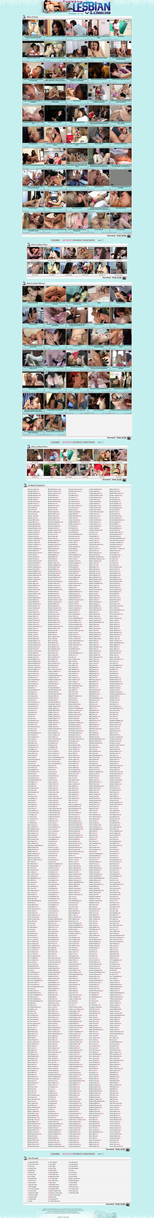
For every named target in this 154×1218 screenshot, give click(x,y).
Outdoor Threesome (94, 884)
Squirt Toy (112, 733)
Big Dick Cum (32, 997)
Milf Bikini (92, 671)
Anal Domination (32, 690)
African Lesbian (32, 512)
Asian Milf (31, 784)
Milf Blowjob (93, 673)
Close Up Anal (52, 751)
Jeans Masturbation (74, 900)
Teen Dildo (113, 843)
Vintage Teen (113, 1029)
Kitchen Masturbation (75, 927)
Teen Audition (114, 810)
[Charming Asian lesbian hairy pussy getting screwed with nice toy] (77, 323)
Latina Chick (72, 960)
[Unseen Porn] (121, 35)
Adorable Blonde (32, 493)
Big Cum (30, 988)
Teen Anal (112, 806)
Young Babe (113, 1111)
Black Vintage (32, 1103)
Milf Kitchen (92, 696)
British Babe (51, 550)
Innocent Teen (73, 815)
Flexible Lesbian (73, 524)
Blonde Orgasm (52, 499)
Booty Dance (52, 536)
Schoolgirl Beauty (115, 534)
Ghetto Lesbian (73, 585)
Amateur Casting (32, 530)
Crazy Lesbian (52, 831)
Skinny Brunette (114, 634)
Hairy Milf (72, 690)
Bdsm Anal (31, 892)
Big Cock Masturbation (34, 986)
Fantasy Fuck (52, 1085)
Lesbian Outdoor (73, 1103)
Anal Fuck (31, 700)
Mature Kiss (92, 612)
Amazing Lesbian (33, 651)
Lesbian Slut (72, 1140)
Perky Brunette (93, 917)
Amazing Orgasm (33, 655)
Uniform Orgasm (114, 995)
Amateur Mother (32, 585)
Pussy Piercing (93, 1050)
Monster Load (93, 774)
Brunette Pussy (52, 614)
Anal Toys (30, 729)
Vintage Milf (113, 1019)
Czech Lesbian (52, 903)
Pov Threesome (93, 1005)
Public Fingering (93, 1027)
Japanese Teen (73, 892)
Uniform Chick (114, 988)
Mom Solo (92, 761)
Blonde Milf (51, 495)
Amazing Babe (32, 638)
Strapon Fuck (113, 749)
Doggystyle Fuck (53, 962)
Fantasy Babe (52, 1083)
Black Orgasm (32, 1079)
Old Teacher (92, 841)
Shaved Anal (113, 569)
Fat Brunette (51, 1095)
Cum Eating (51, 841)
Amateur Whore (32, 630)
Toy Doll (112, 970)
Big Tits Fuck (31, 1021)
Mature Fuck (92, 600)
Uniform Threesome (115, 997)
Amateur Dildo (32, 550)
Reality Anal (92, 1076)
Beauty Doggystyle (33, 909)
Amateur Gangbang (33, 567)
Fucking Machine (73, 555)
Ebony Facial (51, 1023)
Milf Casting (92, 675)
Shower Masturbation (116, 610)
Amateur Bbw (32, 522)
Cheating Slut (52, 700)
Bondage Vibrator (53, 532)
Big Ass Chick (32, 950)
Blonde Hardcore (53, 489)
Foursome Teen (73, 538)
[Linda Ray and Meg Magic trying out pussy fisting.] (33, 344)
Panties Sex (92, 894)
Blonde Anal (31, 1109)
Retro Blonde (93, 1122)
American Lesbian (33, 667)
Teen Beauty (113, 817)
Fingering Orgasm (74, 489)
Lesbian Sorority (73, 1144)
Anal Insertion (32, 704)
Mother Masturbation (95, 786)
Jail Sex (71, 855)
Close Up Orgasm (53, 759)
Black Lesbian (32, 1068)
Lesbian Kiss (72, 1070)
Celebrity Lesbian (53, 679)
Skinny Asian (113, 622)
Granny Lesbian (73, 638)
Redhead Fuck (93, 1097)
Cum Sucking (52, 860)
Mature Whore (93, 661)
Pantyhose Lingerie (94, 900)
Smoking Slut (113, 698)
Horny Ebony (72, 755)
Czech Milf (51, 907)
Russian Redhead (114, 528)
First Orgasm (72, 499)
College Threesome (53, 798)
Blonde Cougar (32, 1132)
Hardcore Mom (73, 712)
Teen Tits (112, 927)
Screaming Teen (114, 546)
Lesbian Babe (72, 1011)
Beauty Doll (31, 911)
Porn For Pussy (74, 1187)
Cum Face (51, 843)
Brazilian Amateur (53, 540)
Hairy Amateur (73, 659)
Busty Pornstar (52, 663)
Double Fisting (52, 974)
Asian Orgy (31, 790)
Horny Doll (72, 753)
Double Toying (52, 978)
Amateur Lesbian (32, 579)
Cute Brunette (52, 876)
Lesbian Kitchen (73, 1072)
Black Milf (31, 1072)
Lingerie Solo (93, 540)
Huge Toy (71, 802)
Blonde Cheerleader (33, 1128)
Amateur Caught (32, 532)
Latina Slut (72, 986)
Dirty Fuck (51, 943)
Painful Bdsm (93, 886)
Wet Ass (112, 1036)
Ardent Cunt (85, 260)
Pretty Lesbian (93, 1019)
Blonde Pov (51, 503)
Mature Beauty (93, 569)
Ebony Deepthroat (53, 1021)
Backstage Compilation (34, 845)
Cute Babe (51, 872)
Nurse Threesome (94, 817)
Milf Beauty (92, 669)
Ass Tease (30, 821)
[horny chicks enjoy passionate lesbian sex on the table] (33, 78)
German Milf (72, 579)
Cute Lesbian (52, 884)
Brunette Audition (53, 565)
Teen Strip (112, 919)
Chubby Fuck (52, 712)
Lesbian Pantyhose (74, 1105)
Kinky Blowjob (73, 911)
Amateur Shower (32, 606)
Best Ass (30, 925)
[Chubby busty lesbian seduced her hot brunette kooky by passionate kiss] (99, 164)
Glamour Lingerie (74, 608)
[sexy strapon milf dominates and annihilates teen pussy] (99, 99)
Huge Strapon (72, 798)
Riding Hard (113, 489)
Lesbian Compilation (74, 1031)
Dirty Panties (51, 952)
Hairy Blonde (72, 669)
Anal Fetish (31, 694)
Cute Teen (51, 890)
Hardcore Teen (73, 720)
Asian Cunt (31, 757)
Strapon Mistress (114, 751)
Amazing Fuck (32, 649)
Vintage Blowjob (114, 1009)
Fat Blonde (51, 1093)
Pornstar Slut (92, 984)
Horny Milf (72, 763)
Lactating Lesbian (74, 933)
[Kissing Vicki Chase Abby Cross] (77, 409)
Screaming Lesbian (115, 542)
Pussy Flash (92, 1040)
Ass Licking (31, 819)
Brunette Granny (52, 598)
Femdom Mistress (53, 1126)
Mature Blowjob (93, 577)
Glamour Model (73, 610)
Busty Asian (51, 641)
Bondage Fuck (52, 528)
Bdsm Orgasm (32, 896)
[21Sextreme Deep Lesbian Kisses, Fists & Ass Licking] (121, 121)
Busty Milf (51, 659)
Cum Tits (50, 862)
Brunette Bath (52, 569)
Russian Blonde (114, 503)
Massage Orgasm (94, 553)
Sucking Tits (113, 786)
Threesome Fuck (114, 939)
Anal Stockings (32, 720)
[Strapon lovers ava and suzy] (121, 387)
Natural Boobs (93, 798)
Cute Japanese (52, 880)
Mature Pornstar (93, 632)
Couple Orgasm (52, 817)
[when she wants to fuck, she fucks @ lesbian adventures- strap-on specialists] (55, 78)
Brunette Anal (52, 563)
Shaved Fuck (113, 585)
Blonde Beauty (32, 1117)
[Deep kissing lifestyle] (121, 207)
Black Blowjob (32, 1056)
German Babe (72, 567)
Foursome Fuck (73, 536)
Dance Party (51, 915)
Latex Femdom (73, 939)
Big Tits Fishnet (32, 1019)
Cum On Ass (51, 847)
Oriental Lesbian (93, 862)
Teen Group (113, 872)
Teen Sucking (113, 921)
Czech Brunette (52, 898)
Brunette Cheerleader (54, 581)
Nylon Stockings (93, 827)
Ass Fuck (30, 817)
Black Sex (30, 1089)
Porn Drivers (102, 275)
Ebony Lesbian (52, 1031)
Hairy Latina (72, 681)
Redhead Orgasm (94, 1105)
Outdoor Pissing (93, 882)
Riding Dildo (92, 1146)
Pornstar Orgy (93, 976)
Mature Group (93, 604)
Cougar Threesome (53, 808)
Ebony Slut (51, 1046)
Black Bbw (31, 1052)
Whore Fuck (113, 1058)
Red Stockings (93, 1083)
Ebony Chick (52, 1019)
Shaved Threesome (115, 606)
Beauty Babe (31, 905)
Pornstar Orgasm (93, 974)
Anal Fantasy (31, 692)
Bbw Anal (30, 862)
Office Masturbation (94, 829)
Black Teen (31, 1097)
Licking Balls (93, 536)
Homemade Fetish (74, 726)
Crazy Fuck (51, 829)
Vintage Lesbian (114, 1013)
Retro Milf (92, 1134)
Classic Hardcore (53, 733)
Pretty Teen (92, 1023)
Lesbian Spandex (73, 1146)
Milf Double (92, 681)
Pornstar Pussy (93, 982)
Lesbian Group (73, 1060)
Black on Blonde (32, 1107)
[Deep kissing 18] (99, 228)
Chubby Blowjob (53, 710)
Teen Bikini (113, 821)
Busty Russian (52, 665)
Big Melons (31, 1005)
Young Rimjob (114, 1136)
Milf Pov (91, 708)
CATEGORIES (55, 240)
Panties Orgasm (93, 892)
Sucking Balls (113, 769)
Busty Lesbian (52, 657)
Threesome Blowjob (115, 935)
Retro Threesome (94, 1140)
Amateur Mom (32, 583)
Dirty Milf (51, 948)
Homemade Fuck (73, 729)
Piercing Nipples (93, 941)
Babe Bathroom (32, 829)
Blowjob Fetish (52, 524)
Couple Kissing (52, 815)
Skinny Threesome (115, 659)
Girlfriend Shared (73, 598)
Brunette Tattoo (52, 622)
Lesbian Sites (74, 1162)
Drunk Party (51, 995)
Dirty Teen (51, 956)
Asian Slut (30, 800)
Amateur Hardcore (33, 573)
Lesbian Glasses (73, 1058)
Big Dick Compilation (34, 995)
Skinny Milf (113, 647)
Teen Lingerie (113, 882)
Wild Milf (112, 1089)
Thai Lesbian (113, 933)
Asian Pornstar (32, 792)
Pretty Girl (92, 1017)
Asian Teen (31, 806)
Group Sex (72, 655)
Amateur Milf (31, 581)
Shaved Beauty (114, 575)
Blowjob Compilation (54, 522)
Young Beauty (114, 1113)
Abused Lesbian (32, 489)
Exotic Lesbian (52, 1066)
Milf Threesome (93, 729)
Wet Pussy (112, 1048)
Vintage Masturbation (116, 1015)
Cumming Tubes (54, 1189)
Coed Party (51, 778)
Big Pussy (30, 1013)
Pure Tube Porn (54, 1174)
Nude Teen (92, 810)
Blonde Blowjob (32, 1124)
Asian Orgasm (32, 788)
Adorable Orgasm (33, 501)
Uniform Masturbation (116, 993)
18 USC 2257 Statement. (71, 1213)
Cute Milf (50, 886)
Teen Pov (112, 900)
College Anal (52, 782)
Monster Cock (93, 769)
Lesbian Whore (93, 524)
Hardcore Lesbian (74, 710)
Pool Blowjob (93, 948)
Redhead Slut (93, 1109)
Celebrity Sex (52, 681)
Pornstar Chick (93, 966)
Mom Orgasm (93, 757)
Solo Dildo (113, 704)
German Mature (73, 577)
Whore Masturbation (115, 1060)
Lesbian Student (93, 501)
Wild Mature (113, 1087)
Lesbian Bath (72, 1013)
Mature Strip (92, 649)
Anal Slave (31, 718)
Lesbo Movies (74, 1166)
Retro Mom (92, 1136)
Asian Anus (31, 741)
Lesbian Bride (72, 1023)
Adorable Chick (32, 497)
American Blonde (33, 661)
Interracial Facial (73, 831)
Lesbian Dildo (73, 1036)
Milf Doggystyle (93, 679)
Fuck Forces (85, 275)
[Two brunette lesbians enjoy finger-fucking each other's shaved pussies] (33, 409)
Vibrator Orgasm (114, 999)
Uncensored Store (51, 462)
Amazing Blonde (32, 643)
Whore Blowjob (114, 1056)
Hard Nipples (72, 702)
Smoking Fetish (114, 688)
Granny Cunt (72, 632)
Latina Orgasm (73, 980)
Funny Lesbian (73, 557)
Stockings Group (114, 741)
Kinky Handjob (73, 913)
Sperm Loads (113, 726)
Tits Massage (113, 964)
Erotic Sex (51, 1062)
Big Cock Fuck (32, 984)
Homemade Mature (74, 733)
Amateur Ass (31, 518)
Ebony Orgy (51, 1044)
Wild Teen (112, 1101)
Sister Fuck (113, 616)
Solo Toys (112, 718)
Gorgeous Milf (73, 628)
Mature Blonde (93, 575)
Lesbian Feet (72, 1046)
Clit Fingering (52, 741)
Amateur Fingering (33, 561)
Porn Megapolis (74, 1180)
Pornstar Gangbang (94, 970)
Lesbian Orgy (72, 1101)
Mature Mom (92, 624)
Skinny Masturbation (115, 643)
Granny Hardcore (73, 636)
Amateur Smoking (33, 608)
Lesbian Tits (92, 514)
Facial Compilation (53, 1076)
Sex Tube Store (54, 1180)
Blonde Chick (31, 1130)
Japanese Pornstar (74, 890)
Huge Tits (71, 800)
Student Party (113, 761)
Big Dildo (30, 1003)
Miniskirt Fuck (93, 737)
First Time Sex (73, 507)
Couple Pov (51, 819)
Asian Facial (31, 761)
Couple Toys (51, 821)
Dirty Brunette (52, 939)
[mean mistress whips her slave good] (77, 185)
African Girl (31, 510)
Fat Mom (50, 1107)
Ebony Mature (52, 1036)
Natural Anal (92, 796)
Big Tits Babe (31, 1015)
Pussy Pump (92, 1052)
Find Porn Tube (74, 1193)
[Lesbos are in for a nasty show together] (55, 35)
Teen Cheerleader (114, 827)
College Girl (51, 786)
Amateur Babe (32, 520)
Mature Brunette (93, 579)
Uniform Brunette (114, 986)
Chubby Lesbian (52, 716)
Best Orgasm (31, 935)
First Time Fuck (73, 503)
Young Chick (113, 1124)
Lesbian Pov (72, 1115)
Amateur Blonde (32, 524)
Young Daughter (114, 1128)
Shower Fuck (113, 608)
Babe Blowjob (32, 831)
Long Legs (92, 546)
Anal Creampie (32, 684)
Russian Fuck (113, 514)
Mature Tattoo (93, 653)
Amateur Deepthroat (33, 548)
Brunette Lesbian (53, 602)
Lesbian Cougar (73, 1034)
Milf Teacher (92, 726)
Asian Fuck (31, 767)
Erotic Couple (52, 1058)
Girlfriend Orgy (73, 593)
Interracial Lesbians (74, 837)
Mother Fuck (92, 784)
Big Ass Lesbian (32, 956)
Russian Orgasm (114, 526)
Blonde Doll (31, 1136)
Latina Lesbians (73, 972)
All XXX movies (52, 260)
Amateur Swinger (33, 620)
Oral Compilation (94, 843)
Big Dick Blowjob (33, 993)
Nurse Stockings (93, 815)
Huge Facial (72, 790)
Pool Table (92, 956)
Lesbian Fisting (73, 1052)
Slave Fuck (113, 661)
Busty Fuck (51, 653)
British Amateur (52, 548)
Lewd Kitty (73, 1172)
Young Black (113, 1115)
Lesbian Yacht (93, 528)
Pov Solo (91, 1003)
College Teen (52, 796)
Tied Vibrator (113, 943)
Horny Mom (72, 765)
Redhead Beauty (93, 1089)
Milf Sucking (92, 724)
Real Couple (92, 1068)
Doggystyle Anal (53, 960)
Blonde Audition (32, 1111)
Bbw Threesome (32, 890)
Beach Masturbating (33, 900)
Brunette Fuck (52, 595)
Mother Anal (92, 780)
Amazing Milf (31, 653)
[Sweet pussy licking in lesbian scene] (99, 387)
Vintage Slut (113, 1027)
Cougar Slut (51, 806)
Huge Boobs (72, 780)
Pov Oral (91, 999)
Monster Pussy (93, 776)
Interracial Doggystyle (75, 829)
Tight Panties (113, 954)
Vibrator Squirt (114, 1001)
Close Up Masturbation (54, 757)
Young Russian (114, 1138)
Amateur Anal (32, 516)
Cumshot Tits (52, 868)
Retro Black (92, 1119)
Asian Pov (30, 794)
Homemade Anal (73, 724)
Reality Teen (92, 1081)
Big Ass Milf (31, 958)
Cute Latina (51, 882)
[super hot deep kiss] (77, 207)
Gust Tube (102, 477)
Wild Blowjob (113, 1081)
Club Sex (50, 769)
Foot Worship (72, 530)
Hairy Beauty (72, 667)
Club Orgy (51, 765)
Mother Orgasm (93, 788)
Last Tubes (52, 275)
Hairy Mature (72, 688)
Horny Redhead (73, 772)
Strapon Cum (113, 747)
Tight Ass (112, 950)
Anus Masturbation (33, 733)
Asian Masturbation (33, 780)
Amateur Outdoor (33, 593)
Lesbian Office (73, 1095)
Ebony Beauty (52, 1013)
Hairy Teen (72, 694)
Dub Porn (118, 260)
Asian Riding (31, 798)
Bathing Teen (31, 851)
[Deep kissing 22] (121, 228)
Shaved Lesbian (114, 589)
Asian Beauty (31, 745)
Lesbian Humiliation (74, 1066)
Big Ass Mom (31, 960)
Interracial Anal (73, 817)
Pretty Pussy (92, 1021)
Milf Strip (91, 722)
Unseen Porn (68, 462)
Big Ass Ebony (32, 952)
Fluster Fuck (35, 275)
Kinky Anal (72, 909)
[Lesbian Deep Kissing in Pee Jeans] (121, 78)
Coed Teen (51, 780)
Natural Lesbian (93, 800)
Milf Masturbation (94, 698)
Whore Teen (113, 1066)
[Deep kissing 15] (77, 344)
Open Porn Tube (35, 260)
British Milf (51, 557)
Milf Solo (91, 714)
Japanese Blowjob (74, 868)
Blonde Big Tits (32, 1119)
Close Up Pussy (52, 761)
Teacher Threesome (115, 804)
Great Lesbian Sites (55, 1195)
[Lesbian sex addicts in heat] (33, 56)
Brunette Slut (51, 616)
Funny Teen (72, 559)
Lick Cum (92, 534)
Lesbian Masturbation (75, 1081)
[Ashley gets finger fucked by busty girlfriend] (121, 366)
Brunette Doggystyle (54, 589)
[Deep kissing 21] (121, 323)
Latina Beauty (72, 956)
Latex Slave (72, 948)
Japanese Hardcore (74, 874)
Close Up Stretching (53, 763)
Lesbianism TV (54, 1199)
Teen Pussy (113, 903)
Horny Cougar (73, 751)
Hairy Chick (72, 673)
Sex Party (112, 559)
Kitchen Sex (72, 929)
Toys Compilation (115, 976)
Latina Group (72, 968)
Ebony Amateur (52, 1005)
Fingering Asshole (53, 1144)
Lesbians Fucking (94, 530)
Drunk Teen (51, 999)
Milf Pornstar (92, 706)
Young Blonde (114, 1117)
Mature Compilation (94, 583)
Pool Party (92, 952)
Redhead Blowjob (94, 1091)
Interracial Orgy (73, 845)
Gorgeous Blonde (74, 622)
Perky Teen (92, 921)
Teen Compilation (115, 831)
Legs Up (71, 1005)
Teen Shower (113, 907)
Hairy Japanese (73, 679)
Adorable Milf (32, 499)
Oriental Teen (93, 864)
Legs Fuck (72, 1003)
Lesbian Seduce (73, 1130)
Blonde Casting (32, 1126)
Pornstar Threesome (94, 991)
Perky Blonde (93, 915)
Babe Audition (32, 827)
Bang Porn (102, 260)
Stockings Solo (114, 743)
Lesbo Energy (74, 1164)
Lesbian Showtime (55, 1201)
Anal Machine (32, 706)
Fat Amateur (51, 1087)
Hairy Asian (72, 663)
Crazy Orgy (51, 833)
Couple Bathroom (53, 810)
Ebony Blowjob (52, 1015)
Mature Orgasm (93, 628)
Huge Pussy (72, 796)
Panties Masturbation (95, 890)
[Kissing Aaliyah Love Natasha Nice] (55, 430)
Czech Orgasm (52, 911)
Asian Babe (31, 743)
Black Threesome (32, 1099)
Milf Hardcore (93, 694)
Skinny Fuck (113, 636)
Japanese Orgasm (73, 888)
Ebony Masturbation (54, 1034)
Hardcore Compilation (75, 708)
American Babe (32, 659)
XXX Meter (73, 1182)
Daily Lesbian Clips (55, 1191)
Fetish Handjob (52, 1138)
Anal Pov (30, 716)
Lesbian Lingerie (73, 1074)
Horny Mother (73, 767)
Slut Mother (113, 673)
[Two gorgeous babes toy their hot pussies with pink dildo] (55, 99)
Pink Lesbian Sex (75, 1178)
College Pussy (52, 792)
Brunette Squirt (52, 620)
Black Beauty (31, 1054)
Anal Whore (31, 731)
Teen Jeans (113, 878)
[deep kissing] (77, 387)
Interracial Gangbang (74, 835)
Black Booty (31, 1058)
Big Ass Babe (31, 941)
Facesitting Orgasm (53, 1074)
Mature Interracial (94, 610)
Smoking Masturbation (116, 694)
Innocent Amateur (74, 804)
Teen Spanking (114, 913)
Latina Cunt (72, 962)
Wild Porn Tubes (85, 462)
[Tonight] (99, 301)
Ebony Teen (51, 1050)
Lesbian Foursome (74, 1056)
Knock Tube (53, 1170)
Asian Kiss (31, 774)
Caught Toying (52, 677)
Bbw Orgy (31, 884)
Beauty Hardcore (32, 915)
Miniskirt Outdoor (94, 741)
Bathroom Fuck (32, 855)
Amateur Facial (32, 559)
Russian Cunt (113, 512)
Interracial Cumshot (74, 825)
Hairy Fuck (72, 675)
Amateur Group (32, 569)
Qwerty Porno (118, 275)
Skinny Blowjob (114, 632)
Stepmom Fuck (114, 735)
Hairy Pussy (72, 692)
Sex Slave (112, 561)
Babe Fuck (31, 837)
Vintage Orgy (113, 1025)
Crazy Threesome (53, 837)
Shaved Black (113, 577)
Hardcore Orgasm (74, 714)
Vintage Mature (114, 1017)
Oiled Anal (92, 835)
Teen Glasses (113, 870)
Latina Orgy (72, 982)
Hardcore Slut (72, 718)
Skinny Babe (113, 624)
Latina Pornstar (73, 984)
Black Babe (31, 1050)
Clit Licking (51, 743)
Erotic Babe (51, 1056)
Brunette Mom (52, 606)
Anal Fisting (31, 696)
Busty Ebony (51, 651)
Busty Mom (51, 661)
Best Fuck (30, 931)
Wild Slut (112, 1099)
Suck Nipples (113, 767)
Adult (51, 477)
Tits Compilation (114, 960)
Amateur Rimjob (32, 602)
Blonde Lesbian (52, 491)
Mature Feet (92, 593)
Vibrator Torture (114, 1003)
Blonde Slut (51, 507)
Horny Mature (73, 761)
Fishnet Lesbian (73, 512)
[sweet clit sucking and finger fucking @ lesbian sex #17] (33, 366)
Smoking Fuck (114, 690)
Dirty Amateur (52, 931)
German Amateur (73, 563)
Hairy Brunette (73, 671)
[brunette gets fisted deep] (121, 142)
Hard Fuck (72, 700)
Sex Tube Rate (54, 1178)
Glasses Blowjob (73, 614)
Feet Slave (51, 1117)
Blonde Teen (51, 516)
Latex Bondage (73, 937)
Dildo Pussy (51, 927)
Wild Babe (113, 1072)
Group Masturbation (74, 653)
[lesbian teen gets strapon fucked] (55, 366)
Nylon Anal (92, 821)
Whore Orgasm (114, 1064)
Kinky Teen (72, 921)
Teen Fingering (114, 860)
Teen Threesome (114, 925)
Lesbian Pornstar (73, 1113)
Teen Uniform (113, 931)
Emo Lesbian (52, 1054)
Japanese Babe (73, 864)
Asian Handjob (32, 769)
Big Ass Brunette (32, 948)
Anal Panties (31, 712)
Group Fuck (72, 651)
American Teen (32, 675)
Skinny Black (113, 628)
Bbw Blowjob (31, 864)
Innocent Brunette (74, 808)
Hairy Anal (72, 661)
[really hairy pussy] (99, 185)
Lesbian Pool (72, 1111)
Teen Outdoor (113, 892)
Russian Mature (114, 522)
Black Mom (31, 1074)
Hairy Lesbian (73, 684)
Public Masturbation (94, 1029)
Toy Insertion (113, 972)
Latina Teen (72, 993)
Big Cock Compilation (34, 980)
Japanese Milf (72, 886)
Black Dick (31, 1064)
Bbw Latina (31, 872)
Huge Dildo (72, 786)
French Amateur (73, 540)
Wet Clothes (113, 1038)
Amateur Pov (31, 595)
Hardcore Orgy (73, 716)
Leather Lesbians (73, 999)
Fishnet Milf (72, 514)
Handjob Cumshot (74, 696)
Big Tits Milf (31, 1025)
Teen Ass (112, 808)
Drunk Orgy (51, 993)
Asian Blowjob (32, 751)
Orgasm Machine (94, 855)
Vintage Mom (113, 1021)
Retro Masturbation (94, 1132)
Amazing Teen (32, 657)
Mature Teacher (93, 655)
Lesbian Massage (73, 1079)
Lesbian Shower (73, 1134)
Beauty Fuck (31, 913)
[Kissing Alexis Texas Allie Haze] (55, 409)
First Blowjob (72, 495)
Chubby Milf (51, 720)
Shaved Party (113, 595)
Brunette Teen (52, 624)
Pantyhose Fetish (94, 896)
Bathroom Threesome (34, 860)
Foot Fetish (72, 528)
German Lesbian (73, 575)
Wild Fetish (113, 1083)
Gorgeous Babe (73, 620)
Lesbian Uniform (94, 520)
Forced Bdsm (72, 532)
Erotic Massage (52, 1060)
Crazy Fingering (52, 827)
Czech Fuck (51, 900)
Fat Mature (51, 1103)
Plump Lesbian (93, 945)
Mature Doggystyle (94, 589)
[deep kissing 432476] (99, 409)
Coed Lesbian (52, 776)
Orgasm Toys (93, 857)
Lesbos (72, 1170)
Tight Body (113, 952)
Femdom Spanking (53, 1130)
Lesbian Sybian (93, 503)
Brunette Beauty (52, 571)
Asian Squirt (31, 804)
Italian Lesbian (73, 853)
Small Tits (112, 675)
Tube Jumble (35, 462)
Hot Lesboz (53, 1197)
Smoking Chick (114, 686)
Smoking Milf (113, 696)
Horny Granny (73, 757)
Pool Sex (91, 954)
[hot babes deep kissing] (55, 387)
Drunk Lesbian (52, 988)
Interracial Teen (73, 849)
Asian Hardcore (32, 772)
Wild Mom (113, 1091)
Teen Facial (113, 851)
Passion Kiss (92, 911)
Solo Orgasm (113, 710)
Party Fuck (92, 905)
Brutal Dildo (51, 632)
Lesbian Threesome (94, 512)
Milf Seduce (92, 712)
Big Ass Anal (31, 937)
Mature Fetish (93, 595)
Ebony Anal (51, 1007)
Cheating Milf (52, 696)
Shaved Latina (114, 587)
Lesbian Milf (72, 1085)
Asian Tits (30, 808)
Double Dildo (52, 970)
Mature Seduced (93, 638)
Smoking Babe (114, 677)
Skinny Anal (113, 620)
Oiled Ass (92, 837)
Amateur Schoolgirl (33, 604)
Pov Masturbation (94, 997)
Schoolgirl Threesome (116, 540)
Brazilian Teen (52, 546)
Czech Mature (52, 905)
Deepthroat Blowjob (53, 919)
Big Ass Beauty (32, 943)
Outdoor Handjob (94, 876)
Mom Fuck (92, 753)
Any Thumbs (68, 477)
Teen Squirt (113, 915)
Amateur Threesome (33, 626)
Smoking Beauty (114, 679)
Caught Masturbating (54, 675)
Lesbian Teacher (93, 507)
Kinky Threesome (74, 923)
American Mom (32, 673)
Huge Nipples (72, 794)
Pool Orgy (92, 950)
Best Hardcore (32, 933)
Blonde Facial (31, 1138)
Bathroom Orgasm (33, 857)
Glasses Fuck (72, 616)
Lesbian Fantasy (73, 1044)
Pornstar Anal (93, 960)
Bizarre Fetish (31, 1040)
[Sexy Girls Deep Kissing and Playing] (77, 56)
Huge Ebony (72, 788)
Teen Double (113, 849)
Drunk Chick (51, 986)
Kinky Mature (72, 919)
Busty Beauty (52, 645)
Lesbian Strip (93, 499)
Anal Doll (30, 688)
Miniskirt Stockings (94, 743)
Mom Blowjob (93, 747)
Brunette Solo (52, 618)
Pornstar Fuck (93, 968)
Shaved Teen (113, 604)
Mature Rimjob (93, 636)
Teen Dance (113, 839)
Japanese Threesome (74, 894)
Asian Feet (31, 763)
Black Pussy (31, 1087)
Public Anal (92, 1025)
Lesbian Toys (93, 516)
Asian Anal (31, 739)
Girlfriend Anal (73, 589)
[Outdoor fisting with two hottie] (55, 185)
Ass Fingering (31, 812)
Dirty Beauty (51, 935)
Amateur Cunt (32, 546)
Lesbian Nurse (73, 1093)
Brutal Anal (51, 630)
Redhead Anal (93, 1085)
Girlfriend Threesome (75, 600)
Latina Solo (72, 988)
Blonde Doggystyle (33, 1134)
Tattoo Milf (113, 796)
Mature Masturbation (95, 622)
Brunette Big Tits (53, 573)
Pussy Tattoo (92, 1056)
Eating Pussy (51, 1003)
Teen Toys (112, 929)
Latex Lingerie (73, 943)
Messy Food (92, 663)
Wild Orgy (113, 1093)
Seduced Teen (113, 550)
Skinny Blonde (114, 630)
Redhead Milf (93, 1103)
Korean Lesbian (73, 931)
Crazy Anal (51, 823)
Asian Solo (31, 802)
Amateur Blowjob (33, 526)
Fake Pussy (51, 1081)
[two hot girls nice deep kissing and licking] (55, 228)
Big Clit (30, 970)
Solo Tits (112, 716)
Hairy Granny (72, 677)
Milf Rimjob (92, 710)
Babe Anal (31, 825)
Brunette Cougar (52, 585)
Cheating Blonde (53, 688)
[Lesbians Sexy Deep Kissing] (77, 121)
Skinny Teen (113, 657)
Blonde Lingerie (52, 493)
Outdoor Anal (93, 866)
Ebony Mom (51, 1040)
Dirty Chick (51, 941)
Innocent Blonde (73, 806)
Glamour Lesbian (73, 606)
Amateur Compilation (34, 538)
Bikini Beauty (31, 1031)
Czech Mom (51, 909)
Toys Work (113, 978)
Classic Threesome (53, 739)
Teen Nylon (113, 886)
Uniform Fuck (113, 991)
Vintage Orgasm (114, 1023)
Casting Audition (53, 671)
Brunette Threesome (53, 626)
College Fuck (52, 784)
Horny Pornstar (73, 769)
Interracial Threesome (75, 851)
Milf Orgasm (92, 700)
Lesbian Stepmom (94, 493)
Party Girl (92, 907)
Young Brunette (114, 1119)
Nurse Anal (92, 812)
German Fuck (72, 573)
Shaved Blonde (114, 579)
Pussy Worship (93, 1062)
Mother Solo (92, 792)
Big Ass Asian (32, 939)
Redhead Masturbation (95, 1101)
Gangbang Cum (73, 561)
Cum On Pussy (52, 851)
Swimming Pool (114, 790)
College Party (52, 790)
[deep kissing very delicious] (55, 121)
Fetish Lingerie (52, 1140)
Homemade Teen (73, 737)
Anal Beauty (31, 677)
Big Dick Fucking (33, 999)
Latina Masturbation (74, 974)
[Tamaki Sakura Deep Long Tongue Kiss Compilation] (33, 99)
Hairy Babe (72, 665)
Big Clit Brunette (32, 972)
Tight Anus (113, 948)
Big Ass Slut (31, 962)
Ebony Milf (51, 1038)
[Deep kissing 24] (33, 323)
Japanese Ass (72, 862)
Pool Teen (92, 958)
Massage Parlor (93, 555)
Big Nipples (31, 1009)
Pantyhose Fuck (93, 898)
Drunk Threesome (53, 1001)
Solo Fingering (114, 706)
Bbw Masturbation (33, 878)
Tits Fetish (112, 962)
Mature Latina (93, 616)
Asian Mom (31, 786)
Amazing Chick (32, 647)
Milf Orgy (92, 702)
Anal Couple (31, 681)
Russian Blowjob (114, 505)
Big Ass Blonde (32, 945)
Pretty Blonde (93, 1011)
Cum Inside (51, 845)
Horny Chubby (73, 749)
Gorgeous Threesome (75, 630)
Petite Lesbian (93, 935)
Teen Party (113, 896)
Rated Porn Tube (54, 1176)
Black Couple (31, 1062)
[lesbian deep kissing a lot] (55, 207)
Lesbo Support (74, 1168)
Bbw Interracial (32, 870)
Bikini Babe (31, 1029)
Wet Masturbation (115, 1042)
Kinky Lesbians (73, 917)
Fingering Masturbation (54, 1146)
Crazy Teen (51, 835)
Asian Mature (31, 782)
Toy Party (112, 974)
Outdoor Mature (93, 880)
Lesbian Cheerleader (74, 1025)
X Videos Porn (74, 1189)
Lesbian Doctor (73, 1038)
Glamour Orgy (73, 612)
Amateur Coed (32, 536)
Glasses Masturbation (75, 618)
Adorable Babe (32, 491)
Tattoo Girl (113, 794)
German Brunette (73, 571)
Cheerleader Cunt (53, 704)
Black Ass (30, 1048)
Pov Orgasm (92, 1001)
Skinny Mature (114, 645)
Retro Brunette (93, 1126)
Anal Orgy (31, 710)
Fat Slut (50, 1109)
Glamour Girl (72, 604)
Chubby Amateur (53, 706)
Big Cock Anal (32, 976)
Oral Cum (92, 845)
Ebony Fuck (51, 1025)
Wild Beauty (113, 1076)
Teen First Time (114, 862)
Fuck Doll (71, 553)
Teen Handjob (114, 874)
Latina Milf (72, 976)
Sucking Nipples (114, 784)
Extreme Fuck (52, 1072)
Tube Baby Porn (54, 1185)
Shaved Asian (113, 571)
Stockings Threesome (116, 745)
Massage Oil (92, 550)
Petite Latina (92, 933)
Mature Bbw (92, 567)
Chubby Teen (52, 726)
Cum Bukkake (52, 839)
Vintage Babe (113, 1007)
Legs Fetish (72, 1001)
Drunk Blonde (52, 982)
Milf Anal (92, 665)
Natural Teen (92, 806)
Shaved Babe (113, 573)
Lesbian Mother (73, 1091)
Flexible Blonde (73, 522)
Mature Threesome (94, 657)
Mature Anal (92, 563)
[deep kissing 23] (77, 99)
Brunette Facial (52, 593)
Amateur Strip (31, 616)
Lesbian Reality (73, 1122)
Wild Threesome (114, 1103)
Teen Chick (113, 829)
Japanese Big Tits (73, 866)
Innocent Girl (72, 810)
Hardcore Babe (73, 704)
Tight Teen (113, 958)
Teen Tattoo (113, 923)
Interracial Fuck (73, 833)
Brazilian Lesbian (53, 544)
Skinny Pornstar (114, 651)
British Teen (51, 561)
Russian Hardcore (115, 516)
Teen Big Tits (113, 819)
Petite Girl (92, 931)
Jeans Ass (71, 896)
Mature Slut (92, 641)
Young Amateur (114, 1105)
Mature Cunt (92, 585)
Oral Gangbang (93, 849)
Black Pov (30, 1085)
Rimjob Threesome (115, 493)
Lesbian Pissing (73, 1109)
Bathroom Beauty (33, 853)
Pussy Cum (92, 1036)
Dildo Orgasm (52, 925)
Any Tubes (85, 477)
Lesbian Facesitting (74, 1042)
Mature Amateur (93, 561)
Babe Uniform (32, 843)
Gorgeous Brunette (74, 624)
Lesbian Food (72, 1054)
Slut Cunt (112, 671)
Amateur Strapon (32, 614)
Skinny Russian (114, 653)
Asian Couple (31, 755)
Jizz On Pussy (72, 903)
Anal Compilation (33, 679)
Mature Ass (92, 565)
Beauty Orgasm (32, 917)
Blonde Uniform (52, 518)
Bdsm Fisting (31, 894)
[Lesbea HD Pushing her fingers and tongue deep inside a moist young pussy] (99, 207)
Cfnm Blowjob (52, 684)
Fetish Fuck (51, 1136)
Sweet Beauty (113, 788)
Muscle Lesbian (93, 794)
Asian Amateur (32, 737)
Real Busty (92, 1066)
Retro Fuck (92, 1128)
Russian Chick (114, 510)
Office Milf (92, 831)
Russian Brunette (114, 507)
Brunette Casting (52, 579)
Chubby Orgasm (52, 722)
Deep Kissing (52, 917)
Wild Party (113, 1095)
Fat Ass (50, 1089)
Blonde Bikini (31, 1122)
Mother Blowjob (93, 782)
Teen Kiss (112, 880)
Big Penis (30, 1011)
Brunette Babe (52, 567)
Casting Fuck (52, 673)
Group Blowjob (73, 649)
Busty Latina (51, 655)
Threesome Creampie (116, 937)
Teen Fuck (112, 866)
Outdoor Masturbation (95, 878)
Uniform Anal (113, 982)
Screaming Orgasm (115, 544)
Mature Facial (93, 591)
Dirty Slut (51, 954)
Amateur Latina (32, 577)
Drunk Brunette (52, 984)
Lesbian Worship (94, 526)
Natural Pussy (93, 804)
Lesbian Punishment (74, 1117)
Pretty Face (92, 1015)
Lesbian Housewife (74, 1064)
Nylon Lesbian (93, 825)
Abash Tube (35, 477)
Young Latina (113, 1132)
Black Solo (31, 1093)
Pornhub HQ (68, 275)
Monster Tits (92, 778)
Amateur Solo (31, 610)
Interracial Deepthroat (75, 827)
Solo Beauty (113, 702)
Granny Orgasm (73, 643)
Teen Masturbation (115, 884)
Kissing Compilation (74, 925)
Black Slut (30, 1091)
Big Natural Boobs (33, 1007)
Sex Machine (113, 557)
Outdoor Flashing (94, 870)
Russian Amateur (114, 495)
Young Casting (114, 1122)
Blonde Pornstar (52, 501)
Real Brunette (93, 1064)
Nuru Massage (93, 819)
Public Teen (92, 1034)
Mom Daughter (93, 751)
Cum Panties (51, 855)
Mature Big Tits (93, 573)
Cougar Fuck (51, 802)
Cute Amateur (52, 870)
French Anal (72, 542)
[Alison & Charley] (55, 344)
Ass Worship (31, 823)
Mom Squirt (92, 763)
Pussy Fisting (93, 1038)
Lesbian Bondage (73, 1021)
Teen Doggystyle (114, 845)
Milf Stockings (93, 720)
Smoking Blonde (114, 681)
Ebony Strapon (52, 1048)
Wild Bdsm (113, 1074)
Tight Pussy (113, 956)
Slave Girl (112, 663)
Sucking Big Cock (115, 772)
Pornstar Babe (93, 962)
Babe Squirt (31, 841)
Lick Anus (92, 532)
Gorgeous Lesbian (74, 626)
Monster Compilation (95, 772)
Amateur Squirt (32, 612)
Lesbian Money (73, 1089)
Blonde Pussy (52, 505)
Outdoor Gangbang (94, 874)
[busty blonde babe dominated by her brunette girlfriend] (121, 56)
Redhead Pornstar (94, 1107)
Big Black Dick (32, 966)
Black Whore (31, 1105)
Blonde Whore (52, 520)
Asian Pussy (31, 796)
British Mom (51, 559)
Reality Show (93, 1079)
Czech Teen (51, 913)
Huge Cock (72, 782)
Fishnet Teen (72, 518)
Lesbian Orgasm (73, 1099)
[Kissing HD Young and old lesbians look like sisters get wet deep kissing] (99, 366)
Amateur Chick (32, 534)
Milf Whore (92, 735)
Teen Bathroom (114, 815)
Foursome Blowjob (74, 534)
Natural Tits (92, 808)
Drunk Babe (51, 980)
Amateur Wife (31, 632)
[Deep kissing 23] (99, 142)
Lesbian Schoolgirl (74, 1126)
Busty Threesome (53, 669)
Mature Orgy (92, 630)
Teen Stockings (114, 917)
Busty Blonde (52, 647)
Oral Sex (91, 851)
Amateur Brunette (33, 528)
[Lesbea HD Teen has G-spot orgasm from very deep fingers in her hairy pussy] (121, 164)
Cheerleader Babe (53, 702)
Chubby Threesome (53, 729)
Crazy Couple (52, 825)
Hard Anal (72, 698)
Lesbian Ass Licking (74, 1009)
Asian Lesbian (32, 776)
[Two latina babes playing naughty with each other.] (121, 185)
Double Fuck (51, 976)
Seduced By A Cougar (116, 548)
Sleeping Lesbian (114, 667)
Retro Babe (92, 1117)
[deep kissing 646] (99, 323)
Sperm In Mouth (114, 722)
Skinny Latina (113, 638)
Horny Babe (72, 741)
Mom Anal (92, 745)
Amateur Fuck (32, 565)
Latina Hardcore (73, 970)
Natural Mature (93, 802)
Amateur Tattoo (32, 622)
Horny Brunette (73, 747)
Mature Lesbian (93, 618)
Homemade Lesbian (74, 731)
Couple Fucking (52, 812)
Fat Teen (50, 1111)
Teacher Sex (113, 800)
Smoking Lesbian (114, 692)
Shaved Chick (113, 583)
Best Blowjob (31, 927)
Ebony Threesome (53, 1052)
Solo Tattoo (113, 714)
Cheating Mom (52, 698)
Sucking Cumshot (115, 780)
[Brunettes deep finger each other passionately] (55, 323)
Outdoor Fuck (93, 872)
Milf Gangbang (93, 690)
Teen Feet (112, 855)
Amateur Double (32, 557)
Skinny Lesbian (114, 641)
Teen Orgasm (113, 888)
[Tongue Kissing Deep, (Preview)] (99, 78)
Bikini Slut (31, 1038)
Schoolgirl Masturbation (116, 538)
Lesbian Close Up (74, 1027)
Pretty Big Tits (93, 1009)
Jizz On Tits (72, 905)
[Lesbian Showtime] (121, 301)
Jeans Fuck (72, 898)
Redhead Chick (93, 1093)
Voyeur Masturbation (115, 1034)
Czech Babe (51, 894)
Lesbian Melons (73, 1083)
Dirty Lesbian (52, 945)
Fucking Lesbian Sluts (56, 1193)
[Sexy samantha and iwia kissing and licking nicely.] (77, 228)
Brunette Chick (52, 583)
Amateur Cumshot (33, 544)
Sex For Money (114, 555)
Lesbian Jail (72, 1068)
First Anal (71, 493)
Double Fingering (53, 972)
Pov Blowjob (92, 993)
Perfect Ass (92, 913)
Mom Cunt (92, 749)
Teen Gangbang (114, 868)
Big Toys (30, 1027)
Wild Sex (112, 1097)
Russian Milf (113, 524)
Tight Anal (113, 945)
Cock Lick (51, 772)
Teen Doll (112, 847)
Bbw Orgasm (31, 882)
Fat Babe (50, 1091)
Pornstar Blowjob (94, 964)
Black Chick (31, 1060)
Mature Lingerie (93, 620)
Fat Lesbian (51, 1101)
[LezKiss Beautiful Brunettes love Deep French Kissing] (77, 301)
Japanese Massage (74, 880)
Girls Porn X (73, 1185)
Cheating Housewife (54, 694)
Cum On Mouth (52, 849)
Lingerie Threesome (94, 544)
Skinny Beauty (114, 626)
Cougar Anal (51, 800)
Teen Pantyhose (114, 894)
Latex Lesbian (72, 941)
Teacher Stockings (115, 802)
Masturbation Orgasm (95, 559)
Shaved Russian (114, 600)
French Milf (72, 548)
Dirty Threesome (53, 958)
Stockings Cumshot (115, 737)
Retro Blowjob (93, 1124)
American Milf (32, 671)
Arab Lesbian (31, 735)
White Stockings (114, 1054)
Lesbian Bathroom (74, 1015)
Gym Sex (71, 657)
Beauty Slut (31, 921)
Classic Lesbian (52, 735)
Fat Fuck (50, 1099)
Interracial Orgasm (74, 843)
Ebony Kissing (52, 1029)
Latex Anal (72, 935)
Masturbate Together (95, 557)
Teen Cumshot (114, 835)
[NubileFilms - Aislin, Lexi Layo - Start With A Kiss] (121, 344)
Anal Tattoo (31, 724)
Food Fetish (72, 526)
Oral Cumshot (93, 847)
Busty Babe (51, 643)
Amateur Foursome (33, 563)
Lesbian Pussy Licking (75, 1119)
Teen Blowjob (113, 823)
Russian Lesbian (114, 518)
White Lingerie (114, 1052)
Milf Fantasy (92, 684)
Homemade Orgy (73, 735)
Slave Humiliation (115, 665)
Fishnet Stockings (74, 516)
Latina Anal (72, 952)
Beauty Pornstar (32, 919)
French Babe (72, 544)
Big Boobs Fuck (32, 968)
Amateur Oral (31, 587)
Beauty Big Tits (32, 907)
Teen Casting (113, 825)
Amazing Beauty (32, 641)
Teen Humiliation (114, 876)
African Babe (31, 507)
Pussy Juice (92, 1044)
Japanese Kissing (73, 876)
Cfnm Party (51, 686)
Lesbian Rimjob (73, 1124)
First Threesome (73, 501)
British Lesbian (52, 553)
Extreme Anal (52, 1068)
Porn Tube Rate (54, 1172)
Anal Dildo (31, 686)
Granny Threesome (74, 645)
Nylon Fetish (92, 823)
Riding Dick (92, 1144)
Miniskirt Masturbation (95, 739)
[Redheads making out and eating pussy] (121, 409)
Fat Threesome (52, 1113)
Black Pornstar (32, 1083)
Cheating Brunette (53, 690)
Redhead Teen (93, 1111)
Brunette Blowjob (53, 577)
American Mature (32, 669)
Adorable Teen (32, 503)
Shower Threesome (115, 614)
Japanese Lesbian (73, 878)
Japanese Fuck (73, 872)
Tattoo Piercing (114, 798)
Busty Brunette (52, 649)
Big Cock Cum (32, 982)
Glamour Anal (73, 602)
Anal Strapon (31, 722)
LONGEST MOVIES (88, 240)
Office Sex (92, 833)
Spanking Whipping (115, 720)
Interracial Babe (73, 819)
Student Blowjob (114, 757)
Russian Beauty (114, 501)
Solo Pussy (113, 712)
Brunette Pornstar (53, 610)
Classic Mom (51, 737)
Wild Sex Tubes (102, 462)
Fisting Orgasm (73, 520)
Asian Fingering (32, 765)
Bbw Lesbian (31, 874)
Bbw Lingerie (31, 876)
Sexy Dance (113, 565)
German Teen (72, 581)
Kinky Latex (72, 915)
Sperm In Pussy (114, 724)
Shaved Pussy (113, 598)
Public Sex (92, 1031)
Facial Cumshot (52, 1079)
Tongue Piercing (114, 968)
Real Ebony (92, 1072)
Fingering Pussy (73, 491)
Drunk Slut (51, 997)
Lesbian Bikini (73, 1019)
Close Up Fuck (52, 753)
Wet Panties (113, 1046)
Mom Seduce (93, 759)
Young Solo (113, 1142)
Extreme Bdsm (52, 1070)
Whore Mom (113, 1062)
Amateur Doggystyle (33, 553)
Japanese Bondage (74, 870)
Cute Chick (51, 878)
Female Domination (53, 1119)
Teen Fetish (113, 857)
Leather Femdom (73, 997)
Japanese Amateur (74, 857)
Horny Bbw (72, 743)
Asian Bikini (31, 749)
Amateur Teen (32, 624)
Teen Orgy (113, 890)
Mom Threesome (94, 765)
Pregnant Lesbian (94, 1007)
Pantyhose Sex (93, 903)
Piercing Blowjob (94, 939)
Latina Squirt (72, 991)
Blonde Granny (32, 1146)
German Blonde (73, 569)
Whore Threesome (115, 1068)
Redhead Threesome (95, 1113)
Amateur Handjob (33, 571)
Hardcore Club (73, 706)
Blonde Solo (51, 510)
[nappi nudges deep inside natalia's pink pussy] (77, 164)
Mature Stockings (94, 647)
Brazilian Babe (52, 542)
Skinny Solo (113, 655)
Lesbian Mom (72, 1087)
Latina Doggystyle (74, 964)
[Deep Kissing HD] (33, 207)
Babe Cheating (32, 835)
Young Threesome (115, 1146)
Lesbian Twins (93, 518)
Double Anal (51, 966)
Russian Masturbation (116, 520)
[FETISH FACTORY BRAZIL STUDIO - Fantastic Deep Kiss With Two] (33, 35)
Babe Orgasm (31, 839)
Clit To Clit (51, 749)
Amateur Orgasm (32, 589)
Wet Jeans (112, 1040)
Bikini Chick (31, 1034)
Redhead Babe (93, 1087)
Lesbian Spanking (94, 489)
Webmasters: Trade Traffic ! (63, 1217)
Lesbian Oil (72, 1097)
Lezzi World (73, 1176)
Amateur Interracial (33, 575)
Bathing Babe (31, 847)
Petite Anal (92, 923)
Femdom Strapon (53, 1132)
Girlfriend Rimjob (74, 595)
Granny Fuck (72, 634)
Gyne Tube (119, 477)
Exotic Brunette (52, 1064)
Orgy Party (92, 860)
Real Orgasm (92, 1074)
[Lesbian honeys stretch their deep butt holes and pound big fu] (33, 185)
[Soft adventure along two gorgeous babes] (33, 164)
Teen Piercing (113, 898)
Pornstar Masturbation (95, 972)
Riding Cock (92, 1142)
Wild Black (113, 1079)
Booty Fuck (51, 538)
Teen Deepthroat (114, 841)
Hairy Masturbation (74, 686)
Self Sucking (113, 553)
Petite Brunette (93, 929)
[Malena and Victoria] (33, 301)
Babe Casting (31, 833)
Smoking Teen (114, 700)
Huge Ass (71, 778)
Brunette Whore (52, 628)
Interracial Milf (73, 839)
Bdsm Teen (31, 898)
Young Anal (113, 1107)
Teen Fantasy (113, 853)
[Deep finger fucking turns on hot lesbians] (77, 35)
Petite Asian (92, 925)
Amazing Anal (32, 634)
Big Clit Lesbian (32, 974)
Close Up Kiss (52, 755)
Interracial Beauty (74, 821)
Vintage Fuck (113, 1011)
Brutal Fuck (51, 634)
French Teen (72, 550)
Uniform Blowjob (114, 984)
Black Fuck (31, 1066)
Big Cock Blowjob (33, 978)
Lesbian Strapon (93, 497)
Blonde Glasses (32, 1144)
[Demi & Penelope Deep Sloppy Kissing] (55, 56)
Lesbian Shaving (73, 1132)
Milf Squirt (92, 718)
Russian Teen (113, 530)
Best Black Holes (54, 1187)
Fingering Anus (52, 1142)
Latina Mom (72, 978)
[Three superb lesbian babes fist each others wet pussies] (33, 430)
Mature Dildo (93, 587)
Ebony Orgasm (52, 1042)
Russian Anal (113, 497)
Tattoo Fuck (113, 792)
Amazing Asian (32, 636)
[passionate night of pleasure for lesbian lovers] (77, 142)
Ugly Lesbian (113, 980)
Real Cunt (92, 1070)
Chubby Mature (52, 718)
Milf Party (92, 704)
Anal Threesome (32, 726)
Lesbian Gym (72, 1062)
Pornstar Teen (93, 988)
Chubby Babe (52, 708)
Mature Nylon (93, 626)
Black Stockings (32, 1095)
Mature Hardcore (94, 608)
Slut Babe (112, 669)
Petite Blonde (93, 927)
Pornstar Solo (93, 986)
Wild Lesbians (114, 1085)
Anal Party (31, 714)
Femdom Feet (52, 1122)
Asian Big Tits (32, 747)
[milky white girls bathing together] (99, 56)
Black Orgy (31, 1081)
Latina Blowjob (73, 958)
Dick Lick (51, 923)
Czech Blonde (52, 896)
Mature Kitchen (93, 614)
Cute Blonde (51, 874)
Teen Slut (112, 909)
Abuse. (78, 1213)
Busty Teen (51, 667)
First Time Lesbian (74, 505)
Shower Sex (113, 612)
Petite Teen (92, 937)
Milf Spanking (93, 716)
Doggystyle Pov (52, 964)
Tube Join (68, 260)
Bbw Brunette (31, 866)
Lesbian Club (72, 1029)
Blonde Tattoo (52, 514)
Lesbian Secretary (74, 1128)
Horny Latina (72, 759)
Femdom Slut (52, 1128)
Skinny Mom (113, 649)
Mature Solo (92, 643)
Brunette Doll (52, 591)
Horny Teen (72, 774)
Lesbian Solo (72, 1142)
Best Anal (30, 923)
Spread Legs (113, 729)
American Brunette (33, 663)
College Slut (51, 794)
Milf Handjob (93, 692)
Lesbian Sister (72, 1136)
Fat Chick (50, 1097)
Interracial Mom (73, 841)
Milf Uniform (93, 733)
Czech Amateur (52, 892)
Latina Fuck (72, 966)
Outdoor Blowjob (94, 868)
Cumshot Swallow (53, 866)
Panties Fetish (93, 888)
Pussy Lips (92, 1048)
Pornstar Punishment (95, 980)
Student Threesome (115, 765)
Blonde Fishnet (32, 1140)
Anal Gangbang (32, 702)
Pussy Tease (92, 1058)
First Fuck (71, 497)
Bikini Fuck (31, 1036)
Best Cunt (30, 929)
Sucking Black (114, 776)
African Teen (31, 514)
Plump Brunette (93, 943)
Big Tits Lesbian (32, 1023)
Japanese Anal (73, 860)
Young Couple (114, 1126)
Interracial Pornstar (74, 847)
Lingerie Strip (93, 542)
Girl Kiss (71, 587)
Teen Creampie (114, 833)
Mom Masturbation (94, 755)
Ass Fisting (31, 815)
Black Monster (32, 1076)
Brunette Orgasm (53, 608)
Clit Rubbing (51, 747)
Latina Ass (72, 954)
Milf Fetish (92, 686)
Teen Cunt (112, 837)
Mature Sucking (93, 651)
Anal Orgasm (31, 708)
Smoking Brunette (115, 684)
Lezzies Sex (73, 1174)
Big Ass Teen (31, 964)
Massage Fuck (93, 548)
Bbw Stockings (32, 886)
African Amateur (32, 505)
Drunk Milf (51, 991)
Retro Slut (92, 1138)
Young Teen (113, 1144)
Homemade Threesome (75, 739)
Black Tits (30, 1101)
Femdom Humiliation (54, 1124)
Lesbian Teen (93, 510)
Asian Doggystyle (33, 759)
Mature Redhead (93, 634)
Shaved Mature (114, 591)
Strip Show (113, 755)
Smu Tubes (53, 1182)
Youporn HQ (119, 462)
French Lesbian (73, 546)
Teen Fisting (113, 864)
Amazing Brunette (33, 645)
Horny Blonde (73, 745)
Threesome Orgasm (115, 941)
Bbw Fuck (31, 868)
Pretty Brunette (93, 1013)
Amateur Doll (31, 555)
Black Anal (31, 1046)
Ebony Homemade (53, 1027)
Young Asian (113, 1109)
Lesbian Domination (74, 1040)
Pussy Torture (93, 1060)
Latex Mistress (73, 945)
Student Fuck (113, 759)
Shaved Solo (113, 602)
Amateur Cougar (32, 540)
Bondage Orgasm (53, 530)
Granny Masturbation (75, 641)
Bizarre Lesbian (32, 1042)
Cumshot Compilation (54, 864)
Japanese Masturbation (75, 882)
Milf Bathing (92, 667)
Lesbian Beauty (73, 1017)
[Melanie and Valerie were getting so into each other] (55, 301)
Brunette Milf (52, 604)
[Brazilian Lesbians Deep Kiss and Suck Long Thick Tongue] (99, 344)
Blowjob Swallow (53, 526)
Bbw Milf (30, 880)
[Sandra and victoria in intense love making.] (55, 142)
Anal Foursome (32, 698)
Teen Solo (112, 911)
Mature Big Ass (93, 571)
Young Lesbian (114, 1134)
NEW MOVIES (77, 240)
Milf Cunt (92, 677)
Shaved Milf (113, 593)
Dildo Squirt (51, 929)
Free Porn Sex (74, 1191)
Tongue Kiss (113, 966)
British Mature (52, 555)
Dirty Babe (51, 933)
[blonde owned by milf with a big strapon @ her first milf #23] (121, 99)
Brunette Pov (51, 612)
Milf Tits (91, 731)
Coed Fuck (51, 774)
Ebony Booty (52, 1017)
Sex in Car (112, 563)
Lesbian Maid (72, 1076)
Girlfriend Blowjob (74, 591)
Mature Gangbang (94, 602)
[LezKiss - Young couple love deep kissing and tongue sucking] (33, 228)
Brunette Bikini (52, 575)
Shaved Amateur (114, 567)
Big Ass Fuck (31, 954)
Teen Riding (113, 905)
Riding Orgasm (114, 491)
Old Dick (91, 839)
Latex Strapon (72, 950)
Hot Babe (71, 776)
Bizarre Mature (32, 1044)
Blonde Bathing (32, 1115)
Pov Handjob (92, 995)
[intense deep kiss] (33, 387)
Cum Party (51, 857)
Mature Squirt (93, 645)
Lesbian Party (72, 1107)
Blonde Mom (52, 497)
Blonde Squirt (52, 512)
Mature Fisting (93, 598)
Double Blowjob (52, 968)
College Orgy (52, 788)
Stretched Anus (114, 753)
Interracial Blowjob (74, 823)
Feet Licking (51, 1115)
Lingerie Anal (93, 538)
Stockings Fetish (114, 739)
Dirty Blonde (51, 937)
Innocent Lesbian (73, 812)
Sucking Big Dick (115, 774)
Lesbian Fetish (73, 1048)
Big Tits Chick (32, 1017)
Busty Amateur (52, 636)
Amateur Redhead (33, 598)
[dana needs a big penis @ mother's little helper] (99, 35)
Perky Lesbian (93, 919)
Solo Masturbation (115, 708)
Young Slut (113, 1140)
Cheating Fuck (52, 692)
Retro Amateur (93, 1115)
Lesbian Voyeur (93, 522)
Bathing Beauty (32, 849)
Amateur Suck (32, 618)
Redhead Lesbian (94, 1099)
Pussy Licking (93, 1046)
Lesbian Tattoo (93, 505)
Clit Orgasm (51, 745)
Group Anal (72, 647)
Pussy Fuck (92, 1042)
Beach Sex (31, 903)
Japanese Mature (73, 884)
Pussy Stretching (93, 1054)
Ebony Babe (51, 1009)
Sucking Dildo (114, 782)
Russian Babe (113, 499)
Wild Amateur (114, 1070)
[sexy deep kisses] (33, 142)
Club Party (51, 767)
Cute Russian (52, 888)
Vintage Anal (113, 1005)
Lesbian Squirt (93, 491)
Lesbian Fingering (74, 1050)
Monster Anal (93, 767)
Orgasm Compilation (95, 853)
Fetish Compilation (53, 1134)
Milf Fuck (92, 688)
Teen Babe (113, 812)
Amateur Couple (32, 542)
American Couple (33, 665)
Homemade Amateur (74, 722)
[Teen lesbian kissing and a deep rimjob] (55, 164)
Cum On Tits (51, 853)
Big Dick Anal (32, 991)
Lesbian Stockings (94, 495)
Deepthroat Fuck (52, 921)
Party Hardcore (93, 909)
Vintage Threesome (115, 1031)
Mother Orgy (92, 790)
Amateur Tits (31, 628)
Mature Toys (92, 659)
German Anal (72, 565)
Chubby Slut (51, 724)
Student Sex (113, 763)
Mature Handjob (93, 606)
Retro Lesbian (93, 1130)
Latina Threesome (74, 995)
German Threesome (74, 583)
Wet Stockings (114, 1050)
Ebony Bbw (51, 1011)
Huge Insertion (73, 792)
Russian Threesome (115, 532)
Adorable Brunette (33, 495)
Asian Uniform (32, 810)
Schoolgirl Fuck (114, 536)
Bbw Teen (30, 888)
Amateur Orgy (32, 591)
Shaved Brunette (114, 581)
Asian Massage (32, 778)
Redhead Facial (93, 1095)
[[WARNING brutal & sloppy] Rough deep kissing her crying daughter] (77, 78)
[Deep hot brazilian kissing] (77, 366)
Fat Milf (50, 1105)
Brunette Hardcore (53, 600)
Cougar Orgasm (52, 804)
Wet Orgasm (113, 1044)
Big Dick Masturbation (34, 1001)
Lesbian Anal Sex (74, 1007)
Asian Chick (31, 753)
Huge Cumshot (73, 784)
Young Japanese (114, 1130)
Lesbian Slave (72, 1138)
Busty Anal (51, 638)
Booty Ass (51, 534)
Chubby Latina (52, 714)
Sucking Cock (114, 778)
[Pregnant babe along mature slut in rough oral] (33, 121)
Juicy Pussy (72, 907)
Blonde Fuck (31, 1142)
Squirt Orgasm (114, 731)
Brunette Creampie (53, 587)
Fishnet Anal (72, 510)
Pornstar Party (93, 978)
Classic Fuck (51, 731)
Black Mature (31, 1070)
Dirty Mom (51, 950)
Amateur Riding (32, 600)
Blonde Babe (31, 1113)
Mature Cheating (93, 581)
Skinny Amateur (114, 618)
